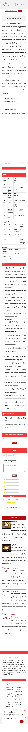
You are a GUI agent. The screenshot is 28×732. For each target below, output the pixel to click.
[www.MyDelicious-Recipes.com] (6, 2)
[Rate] (5, 163)
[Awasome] (13, 455)
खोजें (20, 10)
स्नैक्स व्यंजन (10, 685)
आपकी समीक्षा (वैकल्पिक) (10, 461)
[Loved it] (11, 455)
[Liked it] (9, 455)
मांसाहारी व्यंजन (9, 707)
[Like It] (12, 168)
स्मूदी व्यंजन (18, 705)
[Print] (15, 168)
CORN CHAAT (22, 425)
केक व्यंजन (18, 685)
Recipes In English (20, 2)
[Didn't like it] (4, 455)
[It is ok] (6, 455)
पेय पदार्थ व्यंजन (18, 692)
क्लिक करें (14, 442)
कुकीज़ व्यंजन (10, 690)
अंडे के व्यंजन (10, 696)
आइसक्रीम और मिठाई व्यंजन (18, 699)
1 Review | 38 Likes (20, 163)
